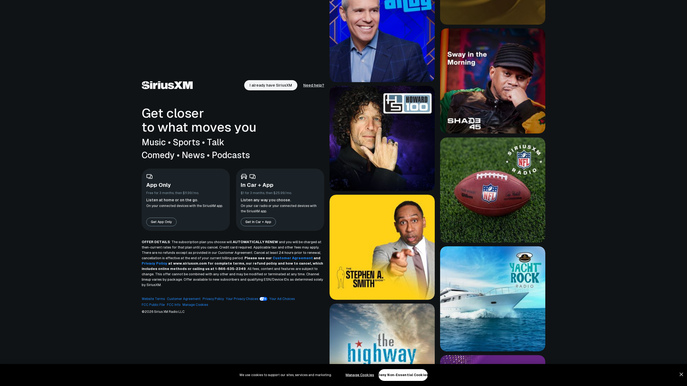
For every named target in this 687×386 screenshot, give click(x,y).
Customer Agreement (293, 258)
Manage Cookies (360, 375)
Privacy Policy (154, 263)
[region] (343, 375)
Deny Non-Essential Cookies (403, 375)
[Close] (681, 374)
